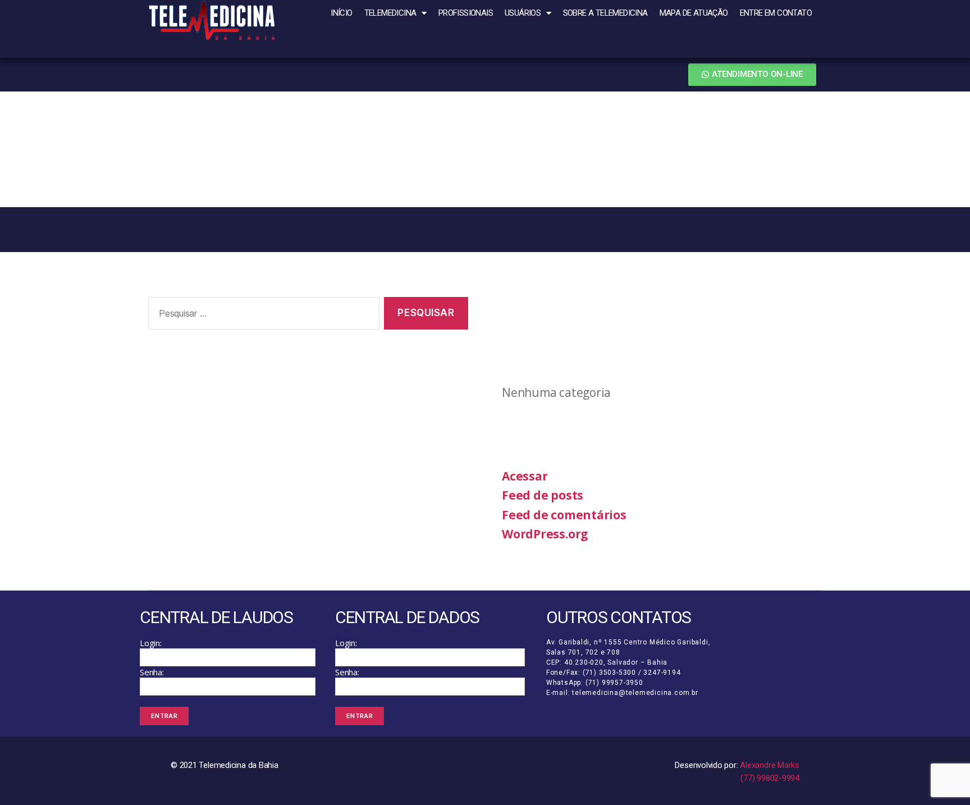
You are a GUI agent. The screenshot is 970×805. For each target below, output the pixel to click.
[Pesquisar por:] (261, 316)
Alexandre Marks (769, 765)
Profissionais (465, 13)
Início (341, 13)
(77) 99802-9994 (769, 778)
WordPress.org (545, 534)
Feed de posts (542, 495)
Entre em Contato (776, 13)
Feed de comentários (564, 515)
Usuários (523, 13)
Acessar (524, 476)
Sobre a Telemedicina (605, 13)
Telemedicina (390, 13)
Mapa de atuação (694, 13)
